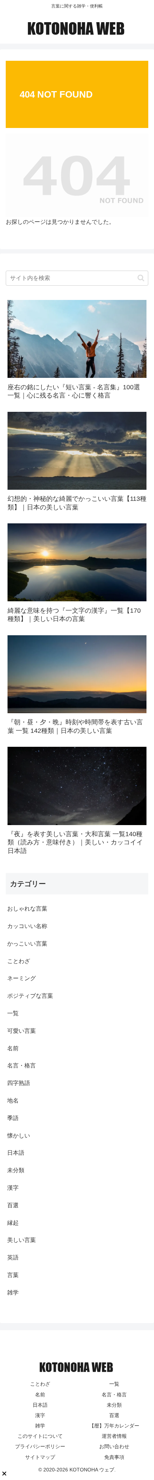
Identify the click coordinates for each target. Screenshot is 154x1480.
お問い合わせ (114, 1446)
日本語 (40, 1405)
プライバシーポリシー (40, 1446)
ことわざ (40, 1384)
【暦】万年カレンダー (114, 1426)
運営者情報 (114, 1436)
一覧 (114, 1384)
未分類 (114, 1405)
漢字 (40, 1415)
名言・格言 (114, 1394)
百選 (114, 1415)
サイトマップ (40, 1457)
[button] (141, 278)
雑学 (40, 1426)
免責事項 (114, 1457)
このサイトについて (40, 1436)
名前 (40, 1394)
